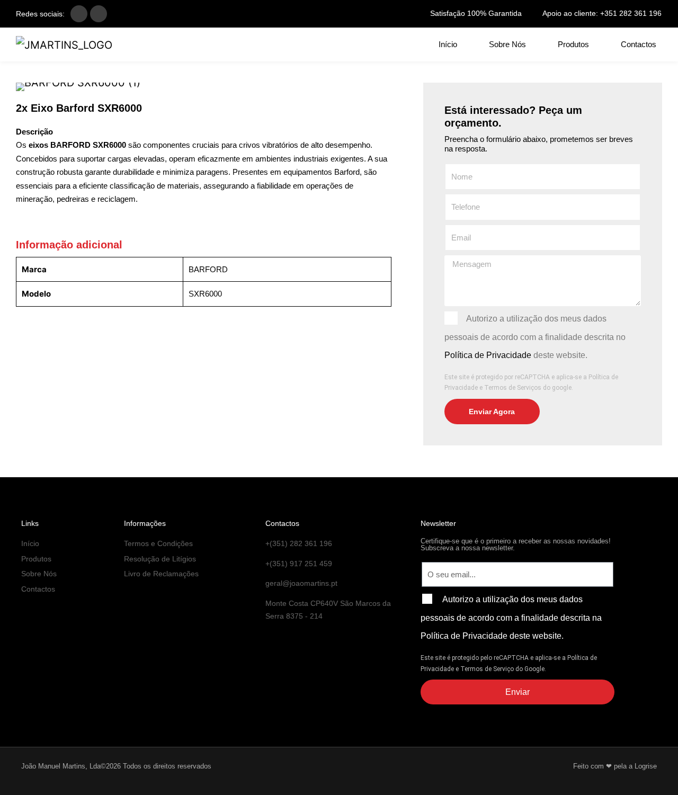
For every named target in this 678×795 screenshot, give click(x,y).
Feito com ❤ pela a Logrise (615, 766)
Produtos (573, 44)
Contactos (638, 44)
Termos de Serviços (512, 387)
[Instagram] (98, 13)
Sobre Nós (507, 44)
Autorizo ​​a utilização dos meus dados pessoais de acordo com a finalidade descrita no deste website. (535, 337)
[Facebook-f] (78, 13)
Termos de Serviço (487, 669)
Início (448, 44)
